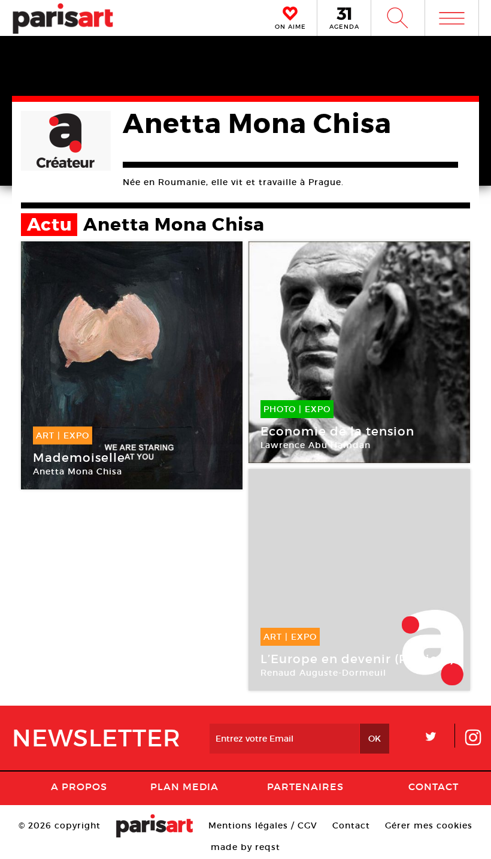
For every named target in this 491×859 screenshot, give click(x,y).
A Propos (79, 787)
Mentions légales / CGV (262, 825)
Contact (433, 787)
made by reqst (245, 847)
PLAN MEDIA (184, 787)
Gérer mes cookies (428, 825)
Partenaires (305, 787)
